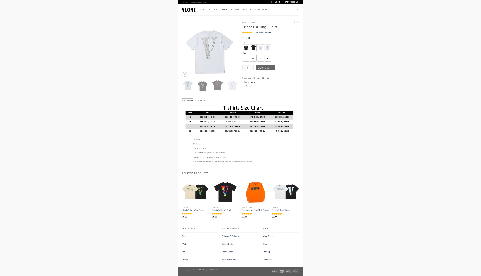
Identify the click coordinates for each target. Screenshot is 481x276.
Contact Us (267, 259)
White (184, 244)
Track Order (227, 251)
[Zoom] (185, 74)
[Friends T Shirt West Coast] (195, 191)
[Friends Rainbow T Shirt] (225, 191)
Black (184, 236)
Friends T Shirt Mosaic (281, 210)
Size (244, 53)
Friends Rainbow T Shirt (221, 210)
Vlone (199, 269)
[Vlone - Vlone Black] (189, 9)
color (245, 42)
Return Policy (228, 244)
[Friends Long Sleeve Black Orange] (255, 191)
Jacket (265, 10)
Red (183, 251)
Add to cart (265, 68)
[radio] (246, 47)
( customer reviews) (262, 33)
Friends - (249, 86)
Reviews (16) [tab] (200, 101)
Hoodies (235, 10)
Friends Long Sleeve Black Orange (255, 210)
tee (254, 86)
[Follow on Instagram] (271, 2)
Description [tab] (187, 101)
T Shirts (225, 10)
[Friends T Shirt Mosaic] (285, 191)
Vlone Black (268, 236)
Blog (265, 244)
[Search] (298, 9)
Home (202, 10)
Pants (257, 10)
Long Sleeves (247, 10)
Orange (185, 259)
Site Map (266, 251)
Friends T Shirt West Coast (193, 210)
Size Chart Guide (229, 259)
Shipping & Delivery (230, 236)
